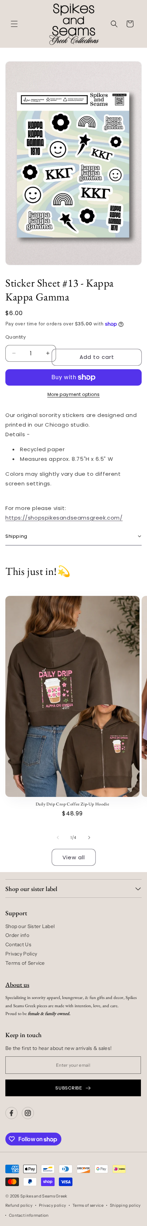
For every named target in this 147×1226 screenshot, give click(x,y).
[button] (14, 24)
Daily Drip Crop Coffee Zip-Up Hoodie (73, 804)
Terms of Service (25, 963)
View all (73, 857)
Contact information (29, 1215)
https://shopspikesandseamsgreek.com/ (64, 517)
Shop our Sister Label (30, 926)
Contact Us (18, 944)
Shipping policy (125, 1205)
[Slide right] (89, 837)
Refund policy (18, 1205)
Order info (17, 935)
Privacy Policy (21, 954)
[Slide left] (58, 837)
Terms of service (87, 1205)
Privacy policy (52, 1205)
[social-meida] (11, 1113)
